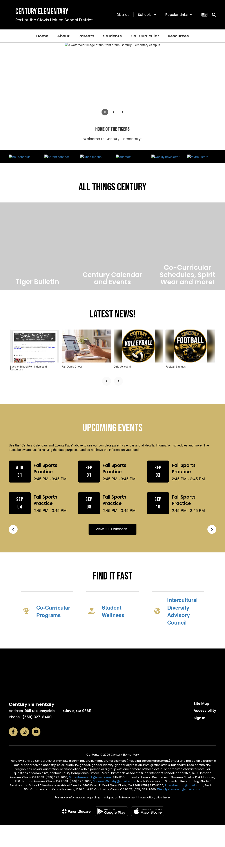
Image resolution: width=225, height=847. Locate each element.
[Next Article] (118, 381)
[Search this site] (214, 15)
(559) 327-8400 (37, 716)
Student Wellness (113, 611)
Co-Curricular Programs (53, 611)
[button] (147, 14)
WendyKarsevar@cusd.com (178, 789)
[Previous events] (13, 529)
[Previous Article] (106, 381)
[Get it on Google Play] (111, 811)
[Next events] (211, 529)
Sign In (199, 717)
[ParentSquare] (76, 811)
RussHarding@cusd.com (184, 785)
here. (166, 797)
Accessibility (205, 710)
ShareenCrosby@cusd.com (114, 781)
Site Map (201, 703)
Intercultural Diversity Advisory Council (182, 611)
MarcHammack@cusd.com (90, 777)
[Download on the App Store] (147, 811)
